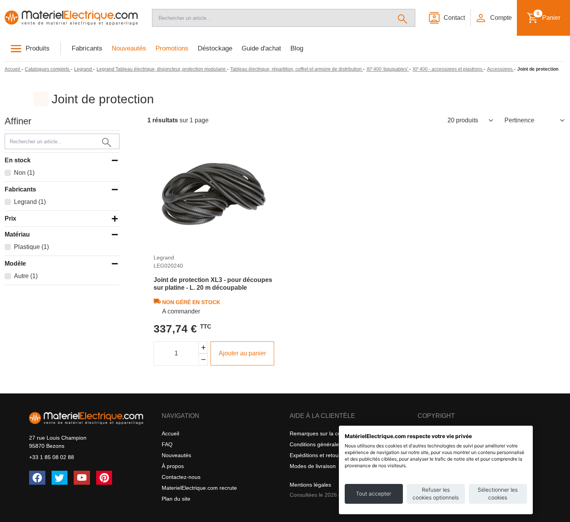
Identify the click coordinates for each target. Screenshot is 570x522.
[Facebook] (37, 478)
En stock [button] (18, 160)
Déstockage (215, 48)
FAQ (167, 444)
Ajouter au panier (242, 353)
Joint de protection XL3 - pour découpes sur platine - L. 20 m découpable (213, 284)
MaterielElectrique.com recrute (199, 488)
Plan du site (176, 499)
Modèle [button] (15, 263)
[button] (493, 18)
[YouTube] (82, 478)
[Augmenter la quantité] (203, 347)
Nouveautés (129, 48)
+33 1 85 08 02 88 (51, 457)
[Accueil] (71, 17)
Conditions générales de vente (327, 444)
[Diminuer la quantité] (203, 359)
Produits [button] (38, 48)
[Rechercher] (402, 18)
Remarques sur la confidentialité (329, 433)
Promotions (171, 48)
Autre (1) (26, 276)
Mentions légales (310, 485)
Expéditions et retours (316, 455)
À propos (173, 466)
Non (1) (24, 172)
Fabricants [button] (20, 189)
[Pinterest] (104, 478)
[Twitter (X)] (60, 478)
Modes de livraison (313, 466)
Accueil (170, 433)
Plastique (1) (31, 247)
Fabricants (87, 48)
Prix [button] (10, 218)
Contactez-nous (181, 477)
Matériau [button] (17, 234)
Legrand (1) (30, 201)
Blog (296, 48)
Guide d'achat (261, 48)
